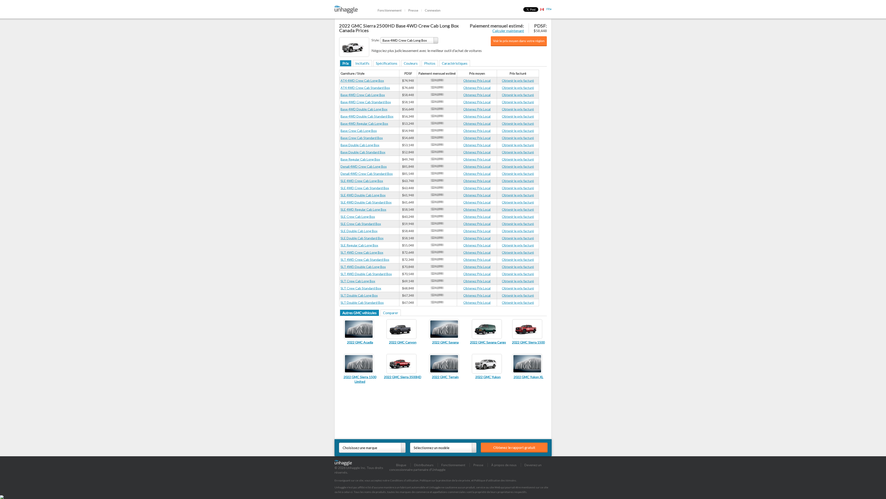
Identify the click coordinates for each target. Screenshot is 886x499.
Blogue (401, 465)
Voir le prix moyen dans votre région (519, 41)
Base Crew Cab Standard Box (362, 138)
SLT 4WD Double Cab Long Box (363, 267)
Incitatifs (362, 63)
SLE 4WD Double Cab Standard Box (366, 202)
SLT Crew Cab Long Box (358, 281)
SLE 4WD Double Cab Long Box (363, 195)
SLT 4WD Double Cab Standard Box (366, 274)
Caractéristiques (454, 63)
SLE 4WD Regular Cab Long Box (363, 209)
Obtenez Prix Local (477, 80)
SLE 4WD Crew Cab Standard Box (365, 188)
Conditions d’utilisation (404, 480)
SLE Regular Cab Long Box (359, 245)
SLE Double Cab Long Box (359, 231)
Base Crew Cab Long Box (359, 131)
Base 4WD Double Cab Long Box (364, 109)
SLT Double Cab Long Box (359, 295)
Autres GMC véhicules (359, 313)
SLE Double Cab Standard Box (362, 238)
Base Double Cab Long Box (360, 145)
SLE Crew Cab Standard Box (361, 224)
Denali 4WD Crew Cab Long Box (364, 166)
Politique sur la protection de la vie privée (445, 480)
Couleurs (411, 63)
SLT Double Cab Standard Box (362, 302)
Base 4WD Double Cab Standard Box (367, 116)
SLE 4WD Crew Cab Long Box (362, 181)
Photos (429, 63)
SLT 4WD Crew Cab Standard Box (365, 260)
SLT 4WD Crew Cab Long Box (362, 252)
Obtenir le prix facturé (518, 80)
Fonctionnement (390, 10)
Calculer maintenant (508, 30)
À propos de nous (504, 465)
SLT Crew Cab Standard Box (361, 288)
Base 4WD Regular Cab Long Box (364, 123)
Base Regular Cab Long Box (360, 159)
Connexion (432, 10)
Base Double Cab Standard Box (363, 152)
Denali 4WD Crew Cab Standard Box (367, 174)
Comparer (390, 313)
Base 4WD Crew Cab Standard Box (366, 102)
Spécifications (386, 63)
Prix (345, 63)
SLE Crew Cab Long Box (358, 217)
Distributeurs (424, 465)
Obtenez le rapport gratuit (514, 447)
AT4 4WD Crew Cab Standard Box (365, 88)
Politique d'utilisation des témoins (495, 480)
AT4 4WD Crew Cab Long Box (362, 80)
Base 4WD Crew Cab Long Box (363, 95)
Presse (413, 10)
